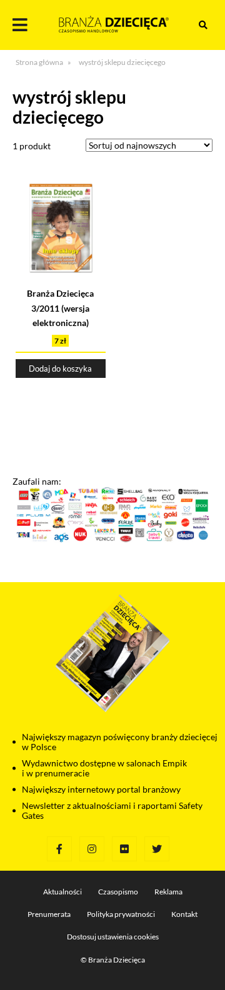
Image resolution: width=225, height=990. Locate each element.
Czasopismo (118, 891)
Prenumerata (49, 914)
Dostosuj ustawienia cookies (113, 936)
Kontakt (184, 914)
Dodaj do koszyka (60, 369)
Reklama (168, 891)
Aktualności (62, 891)
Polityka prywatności (121, 914)
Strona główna (39, 62)
